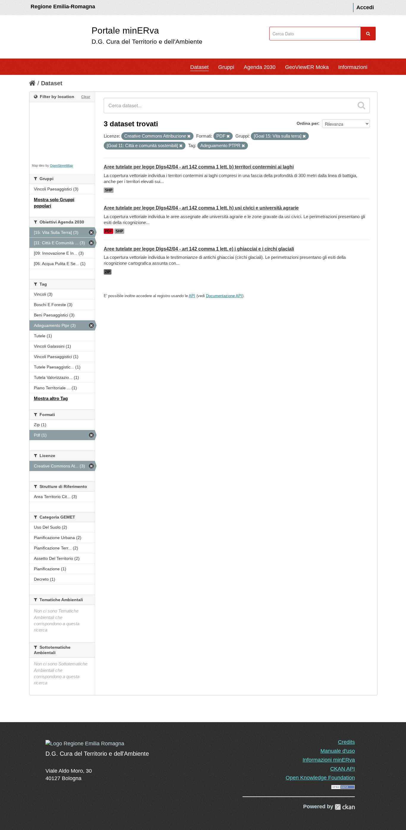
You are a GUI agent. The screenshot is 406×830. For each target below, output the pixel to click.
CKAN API (342, 769)
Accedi (365, 7)
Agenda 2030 (260, 67)
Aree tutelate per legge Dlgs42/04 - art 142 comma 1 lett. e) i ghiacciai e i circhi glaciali (199, 248)
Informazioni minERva (329, 760)
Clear (85, 97)
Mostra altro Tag (51, 398)
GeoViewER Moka (307, 67)
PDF (108, 231)
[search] (361, 105)
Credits (346, 742)
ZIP (107, 272)
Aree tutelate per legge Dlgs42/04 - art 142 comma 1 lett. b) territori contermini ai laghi (199, 166)
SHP (108, 190)
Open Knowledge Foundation (320, 778)
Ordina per (307, 123)
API (192, 296)
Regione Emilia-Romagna (63, 7)
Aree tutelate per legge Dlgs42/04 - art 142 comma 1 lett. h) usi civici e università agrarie (201, 207)
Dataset (199, 67)
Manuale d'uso (337, 751)
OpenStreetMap (61, 165)
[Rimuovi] (189, 136)
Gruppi (226, 67)
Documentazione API (224, 296)
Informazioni (352, 67)
